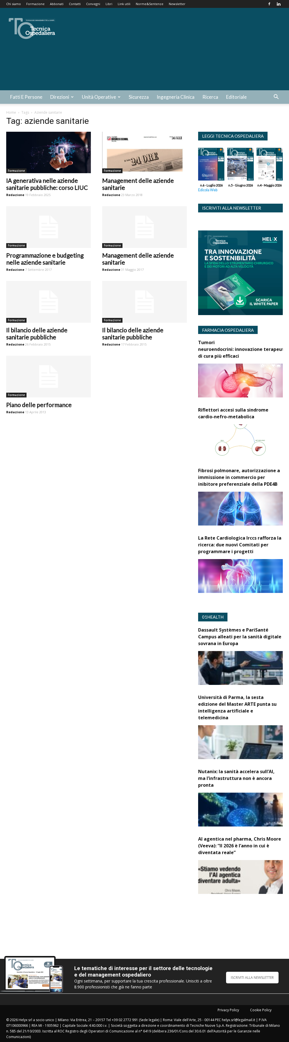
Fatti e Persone (26, 97)
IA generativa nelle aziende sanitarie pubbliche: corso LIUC (47, 184)
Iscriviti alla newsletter (231, 207)
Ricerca (210, 97)
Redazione (15, 195)
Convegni (93, 4)
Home (11, 112)
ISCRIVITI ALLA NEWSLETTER (252, 977)
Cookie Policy (261, 1010)
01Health (213, 616)
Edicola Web (207, 190)
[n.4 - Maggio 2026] (270, 165)
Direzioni (59, 97)
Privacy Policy (228, 1010)
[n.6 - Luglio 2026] (211, 165)
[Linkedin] (278, 4)
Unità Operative (99, 97)
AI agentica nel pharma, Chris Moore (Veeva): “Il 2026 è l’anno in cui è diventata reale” (239, 846)
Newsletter (177, 4)
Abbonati (57, 4)
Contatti (75, 4)
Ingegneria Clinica (175, 97)
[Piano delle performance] (48, 376)
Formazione (35, 4)
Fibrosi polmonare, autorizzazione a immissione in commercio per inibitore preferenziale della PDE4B (239, 477)
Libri (109, 4)
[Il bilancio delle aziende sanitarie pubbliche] (48, 302)
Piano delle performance (39, 404)
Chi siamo (13, 4)
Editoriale (236, 97)
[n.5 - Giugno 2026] (240, 165)
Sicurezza (139, 97)
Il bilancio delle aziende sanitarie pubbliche (36, 333)
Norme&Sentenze (149, 4)
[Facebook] (269, 4)
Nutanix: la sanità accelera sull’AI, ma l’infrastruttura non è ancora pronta (236, 778)
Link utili (124, 4)
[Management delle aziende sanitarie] (144, 152)
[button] (276, 97)
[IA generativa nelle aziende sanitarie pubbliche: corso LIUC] (48, 152)
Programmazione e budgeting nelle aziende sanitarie (45, 259)
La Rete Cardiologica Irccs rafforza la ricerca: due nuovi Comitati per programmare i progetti (239, 545)
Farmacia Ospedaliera (228, 330)
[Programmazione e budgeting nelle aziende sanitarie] (48, 227)
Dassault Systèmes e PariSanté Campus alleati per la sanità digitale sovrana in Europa (239, 637)
